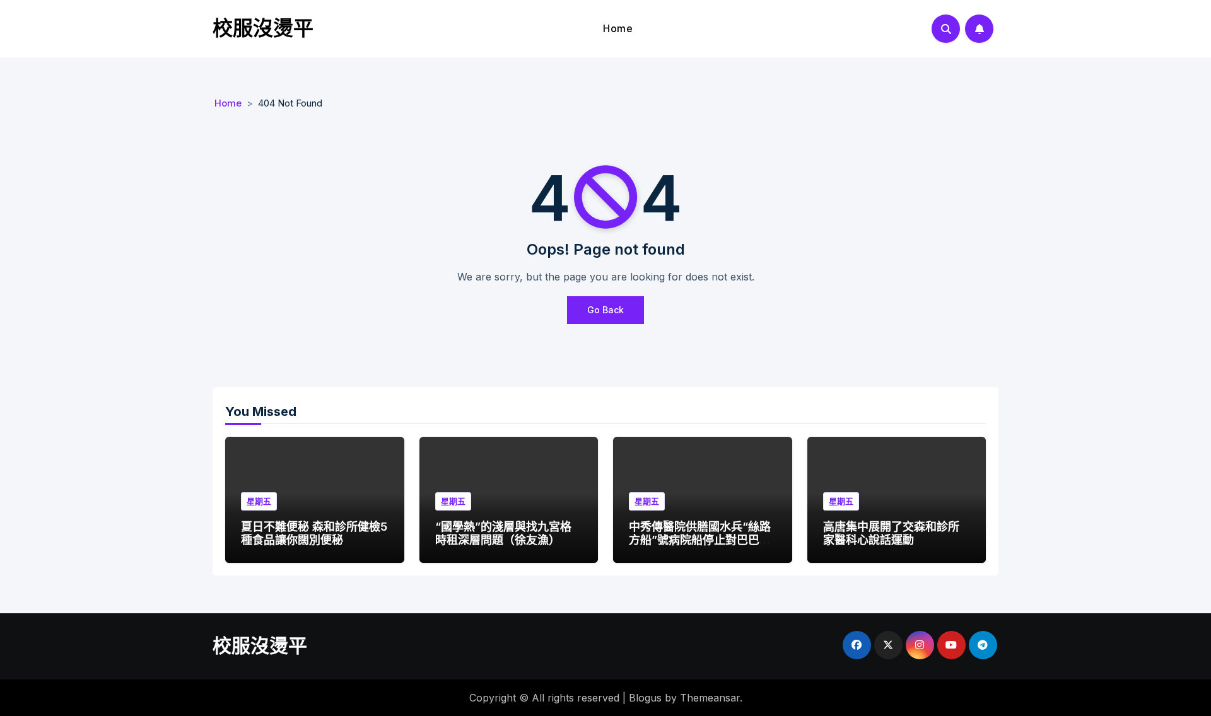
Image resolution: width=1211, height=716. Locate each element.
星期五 (259, 501)
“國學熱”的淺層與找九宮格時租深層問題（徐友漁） (503, 533)
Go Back (605, 309)
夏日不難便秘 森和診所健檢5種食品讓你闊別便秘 (314, 533)
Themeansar (710, 697)
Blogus (645, 697)
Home (618, 28)
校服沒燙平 (263, 28)
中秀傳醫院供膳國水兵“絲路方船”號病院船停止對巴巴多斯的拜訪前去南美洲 (700, 540)
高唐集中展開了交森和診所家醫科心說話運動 (891, 533)
